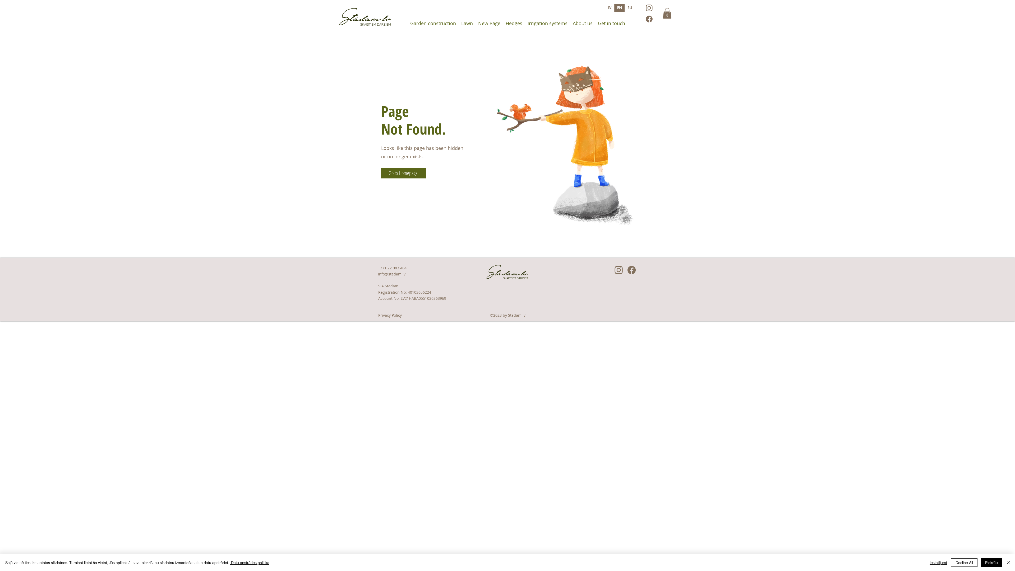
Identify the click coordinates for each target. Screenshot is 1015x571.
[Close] (1008, 562)
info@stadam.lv (391, 274)
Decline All (964, 562)
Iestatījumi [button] (938, 562)
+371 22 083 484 (392, 267)
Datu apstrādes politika (249, 562)
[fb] (649, 19)
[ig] (649, 8)
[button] (667, 13)
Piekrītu (991, 562)
